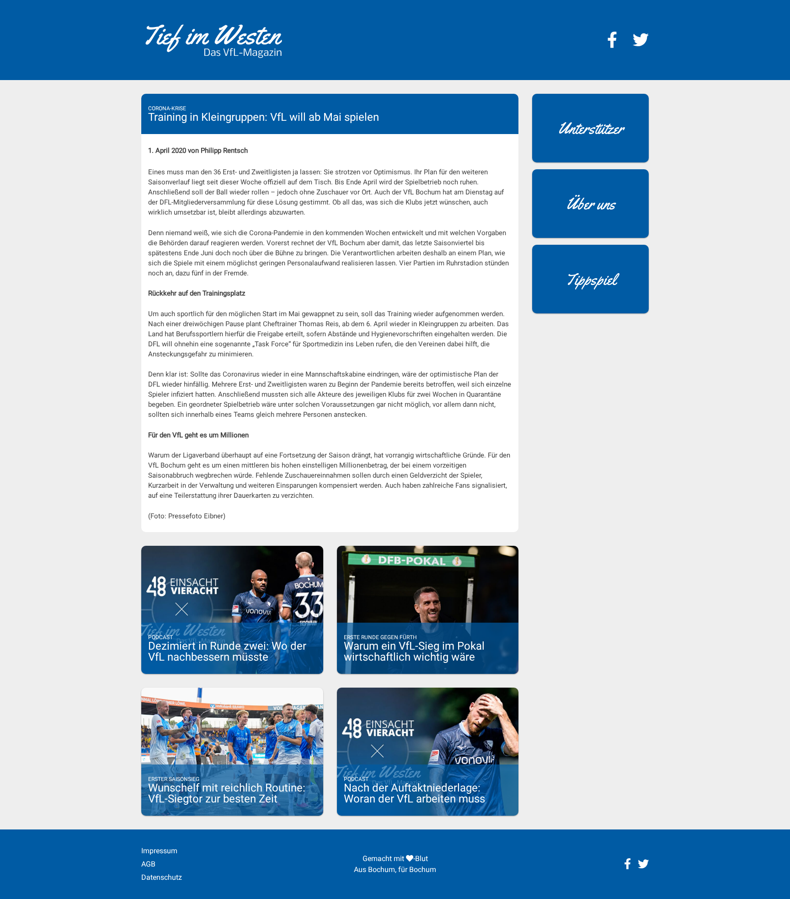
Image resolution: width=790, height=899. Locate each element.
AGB (148, 864)
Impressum (159, 850)
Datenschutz (161, 877)
